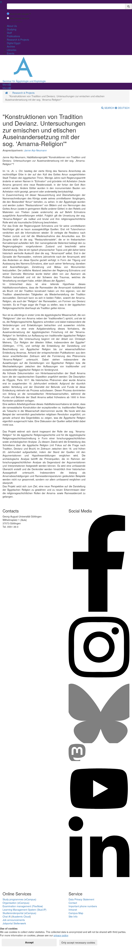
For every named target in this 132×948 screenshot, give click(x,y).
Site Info (73, 916)
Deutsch (123, 108)
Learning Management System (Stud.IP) (24, 909)
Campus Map (76, 913)
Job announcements (14, 920)
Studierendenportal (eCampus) (19, 913)
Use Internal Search (19, 18)
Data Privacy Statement (81, 899)
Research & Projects (18, 39)
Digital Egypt (13, 43)
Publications (13, 36)
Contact (73, 902)
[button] (7, 84)
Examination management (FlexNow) (23, 906)
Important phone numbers (83, 906)
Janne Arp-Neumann (35, 150)
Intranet (73, 909)
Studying (11, 29)
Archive (11, 46)
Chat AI (7, 916)
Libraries (11, 50)
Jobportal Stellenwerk (14, 923)
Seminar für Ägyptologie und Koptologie (24, 81)
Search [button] (109, 108)
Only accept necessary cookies (78, 942)
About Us (12, 26)
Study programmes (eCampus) (19, 899)
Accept (29, 942)
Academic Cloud (21, 916)
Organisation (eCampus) (16, 902)
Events (10, 53)
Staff (9, 32)
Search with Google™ (20, 14)
